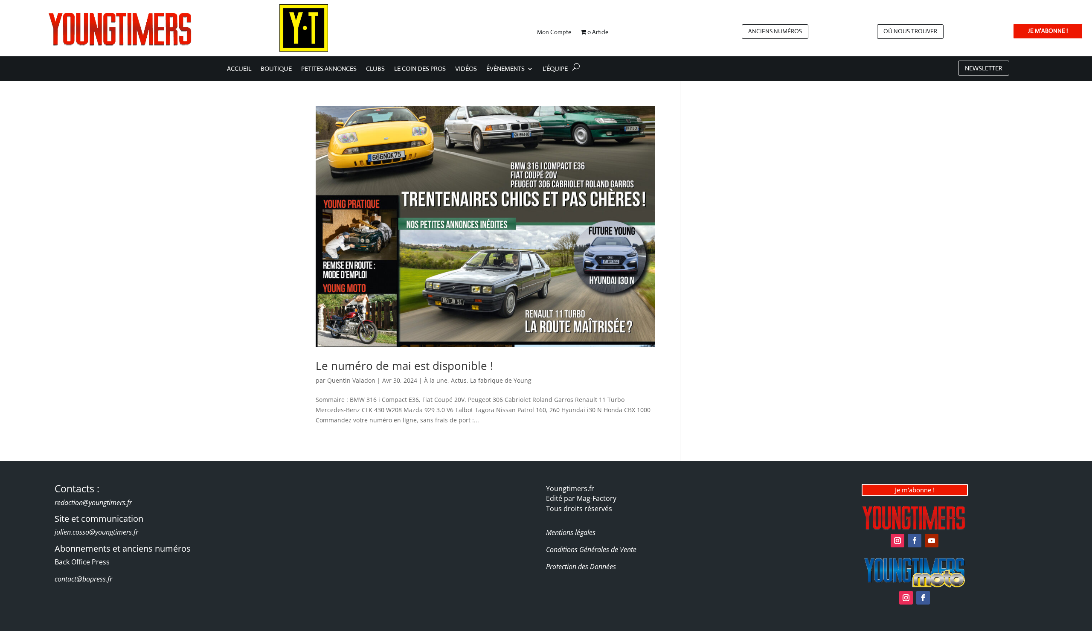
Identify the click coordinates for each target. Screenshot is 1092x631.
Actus (459, 380)
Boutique (276, 69)
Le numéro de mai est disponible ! (404, 365)
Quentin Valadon (351, 380)
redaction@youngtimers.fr (93, 502)
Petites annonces (329, 69)
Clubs (375, 69)
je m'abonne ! (1048, 31)
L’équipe (555, 69)
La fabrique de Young (500, 380)
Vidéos (466, 69)
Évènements (505, 69)
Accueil (239, 69)
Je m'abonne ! (915, 490)
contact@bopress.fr (83, 579)
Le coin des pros (420, 69)
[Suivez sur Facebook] (914, 540)
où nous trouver (910, 31)
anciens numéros (775, 31)
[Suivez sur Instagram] (897, 540)
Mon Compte (554, 32)
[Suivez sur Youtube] (931, 540)
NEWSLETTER (983, 68)
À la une (435, 380)
